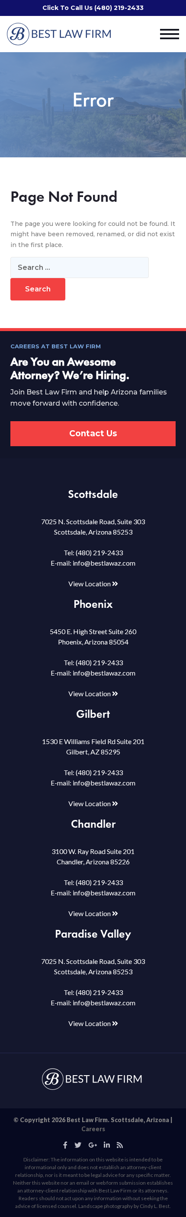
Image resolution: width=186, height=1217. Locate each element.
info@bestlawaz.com (104, 563)
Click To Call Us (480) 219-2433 (93, 8)
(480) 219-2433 (99, 552)
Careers (93, 1129)
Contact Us (93, 433)
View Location (90, 583)
